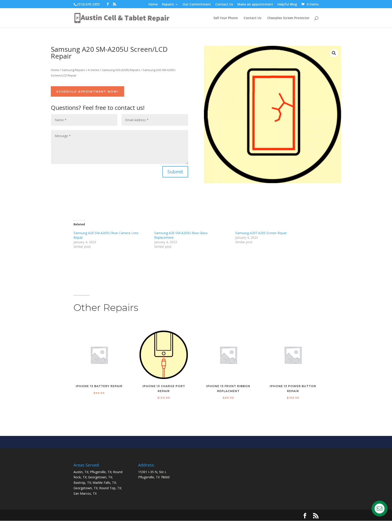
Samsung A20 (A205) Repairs (121, 70)
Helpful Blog (287, 4)
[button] (334, 53)
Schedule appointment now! (87, 91)
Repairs (168, 4)
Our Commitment (197, 4)
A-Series (93, 70)
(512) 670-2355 (88, 4)
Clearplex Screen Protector (288, 18)
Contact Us (224, 4)
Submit (175, 172)
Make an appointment (255, 4)
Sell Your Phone (225, 18)
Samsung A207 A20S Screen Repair (261, 233)
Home (153, 4)
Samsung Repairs (73, 70)
